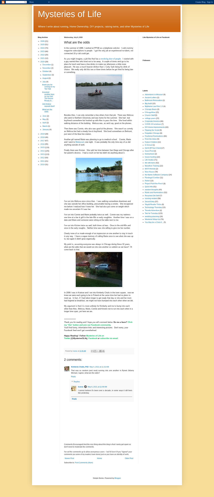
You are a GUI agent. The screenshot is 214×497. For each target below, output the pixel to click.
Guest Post (149, 151)
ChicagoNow (150, 112)
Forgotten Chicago (152, 133)
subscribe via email (109, 338)
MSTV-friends (150, 169)
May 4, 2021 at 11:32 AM (99, 367)
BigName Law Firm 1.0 (154, 106)
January (46, 130)
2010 (42, 165)
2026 (42, 41)
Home (99, 458)
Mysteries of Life (69, 14)
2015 (42, 147)
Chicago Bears (151, 109)
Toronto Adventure (152, 210)
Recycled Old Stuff (152, 196)
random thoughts (151, 190)
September (47, 75)
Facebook (93, 338)
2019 (42, 134)
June (45, 116)
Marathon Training (152, 166)
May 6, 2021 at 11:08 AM (97, 387)
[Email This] (92, 351)
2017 (42, 141)
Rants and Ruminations (154, 193)
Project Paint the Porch (154, 184)
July (44, 82)
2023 (42, 51)
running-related (151, 198)
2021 (42, 58)
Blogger (118, 478)
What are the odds (47, 111)
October (46, 71)
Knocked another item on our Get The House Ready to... (48, 96)
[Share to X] (97, 351)
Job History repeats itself (48, 105)
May (44, 119)
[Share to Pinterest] (103, 351)
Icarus (80, 387)
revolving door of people (111, 59)
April (45, 123)
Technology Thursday (153, 207)
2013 (42, 154)
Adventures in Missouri (154, 95)
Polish (147, 181)
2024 (42, 48)
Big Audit (148, 103)
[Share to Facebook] (100, 351)
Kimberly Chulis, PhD (80, 367)
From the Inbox (151, 139)
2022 (42, 55)
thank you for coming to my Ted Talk (48, 87)
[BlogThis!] (95, 351)
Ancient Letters (151, 97)
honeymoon (149, 154)
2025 (42, 45)
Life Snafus (149, 160)
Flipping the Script (152, 130)
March (45, 126)
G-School (148, 145)
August (45, 78)
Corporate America (152, 121)
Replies (77, 382)
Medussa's (80, 142)
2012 (42, 158)
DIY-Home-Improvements (155, 127)
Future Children (151, 142)
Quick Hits (149, 187)
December (47, 65)
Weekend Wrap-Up (152, 219)
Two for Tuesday (151, 213)
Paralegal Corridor (152, 178)
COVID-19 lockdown (153, 124)
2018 (42, 137)
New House (149, 172)
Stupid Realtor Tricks (153, 204)
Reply (73, 377)
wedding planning (152, 216)
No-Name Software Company (156, 175)
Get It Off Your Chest (153, 148)
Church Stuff (150, 115)
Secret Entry (149, 202)
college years (150, 118)
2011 (42, 161)
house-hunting (150, 157)
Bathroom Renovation (153, 100)
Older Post (129, 458)
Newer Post (69, 458)
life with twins (150, 163)
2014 (42, 151)
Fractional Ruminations (154, 136)
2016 (42, 144)
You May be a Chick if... (154, 222)
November (47, 68)
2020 (42, 62)
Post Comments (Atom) (84, 463)
